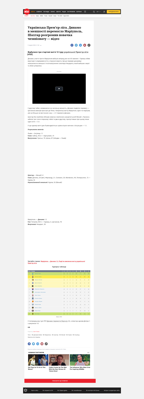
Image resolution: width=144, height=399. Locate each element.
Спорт (26, 16)
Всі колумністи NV (48, 390)
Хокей (50, 16)
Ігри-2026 (66, 16)
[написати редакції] (84, 45)
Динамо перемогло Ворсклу (57, 321)
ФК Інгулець (76, 335)
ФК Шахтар (55, 335)
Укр (98, 11)
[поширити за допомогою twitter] (76, 45)
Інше (54, 16)
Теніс (45, 16)
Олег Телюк (36, 331)
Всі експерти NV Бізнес (92, 390)
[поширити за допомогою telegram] (80, 45)
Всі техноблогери (77, 390)
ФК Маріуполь (47, 335)
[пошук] (94, 12)
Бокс (37, 16)
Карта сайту (34, 390)
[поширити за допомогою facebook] (71, 45)
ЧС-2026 (60, 16)
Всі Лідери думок (62, 390)
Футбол (33, 16)
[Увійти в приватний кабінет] (104, 11)
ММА (41, 16)
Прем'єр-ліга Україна (34, 337)
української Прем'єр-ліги (76, 52)
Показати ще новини (60, 381)
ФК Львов (69, 335)
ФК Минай (62, 335)
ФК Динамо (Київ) (37, 335)
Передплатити (113, 11)
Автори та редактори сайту (112, 390)
